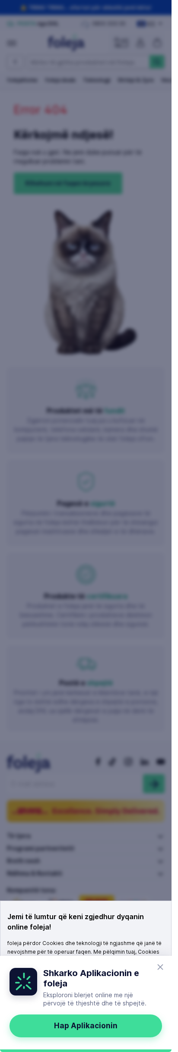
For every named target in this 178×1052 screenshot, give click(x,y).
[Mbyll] (160, 967)
